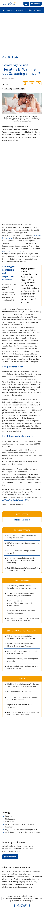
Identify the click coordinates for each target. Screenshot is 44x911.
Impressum (32, 896)
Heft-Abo (38, 898)
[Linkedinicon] (29, 905)
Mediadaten (10, 819)
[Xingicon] (26, 905)
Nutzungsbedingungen (12, 898)
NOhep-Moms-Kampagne (12, 251)
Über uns (8, 816)
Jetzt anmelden (10, 857)
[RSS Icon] (22, 905)
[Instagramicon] (18, 905)
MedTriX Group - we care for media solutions (22, 832)
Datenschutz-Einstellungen (22, 901)
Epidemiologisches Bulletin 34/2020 (15, 500)
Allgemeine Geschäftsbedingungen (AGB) (21, 829)
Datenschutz (28, 898)
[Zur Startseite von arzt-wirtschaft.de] (8, 3)
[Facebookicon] (14, 905)
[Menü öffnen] (26, 4)
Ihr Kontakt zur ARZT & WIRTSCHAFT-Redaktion (19, 825)
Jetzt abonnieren (21, 520)
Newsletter (9, 822)
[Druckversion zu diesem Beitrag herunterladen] (25, 83)
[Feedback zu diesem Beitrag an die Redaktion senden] (39, 83)
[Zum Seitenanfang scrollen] (40, 907)
